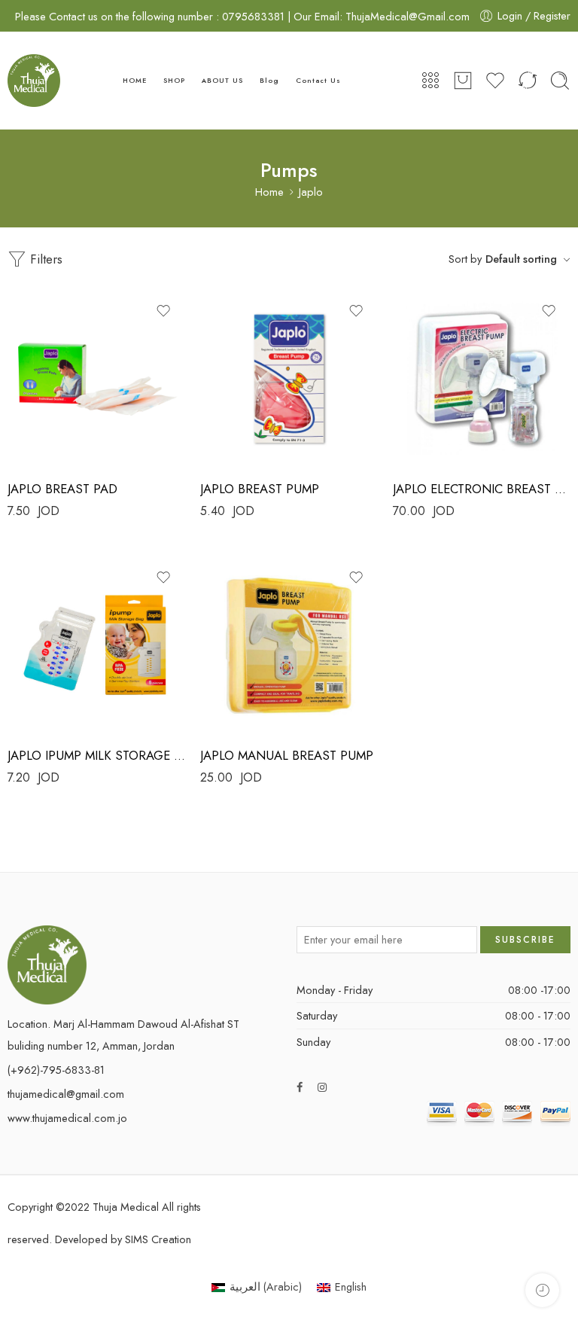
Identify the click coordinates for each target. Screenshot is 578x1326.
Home (269, 192)
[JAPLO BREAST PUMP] (289, 379)
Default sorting (521, 259)
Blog (269, 80)
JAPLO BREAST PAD (62, 489)
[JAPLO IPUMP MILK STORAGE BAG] (96, 645)
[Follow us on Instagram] (322, 1087)
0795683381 (254, 16)
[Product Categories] (430, 80)
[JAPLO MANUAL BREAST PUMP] (289, 645)
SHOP (174, 80)
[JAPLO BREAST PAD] (96, 379)
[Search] (559, 80)
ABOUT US (222, 80)
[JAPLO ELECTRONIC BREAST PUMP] (481, 379)
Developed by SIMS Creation (123, 1239)
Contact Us (318, 80)
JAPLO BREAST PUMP (259, 489)
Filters (44, 259)
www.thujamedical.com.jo (67, 1118)
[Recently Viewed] (542, 1290)
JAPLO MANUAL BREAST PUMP (286, 755)
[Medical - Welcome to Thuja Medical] (34, 80)
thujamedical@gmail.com (66, 1094)
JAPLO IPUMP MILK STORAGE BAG (96, 755)
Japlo (311, 192)
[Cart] (462, 80)
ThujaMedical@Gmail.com (407, 16)
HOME (135, 80)
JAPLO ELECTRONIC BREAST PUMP (481, 489)
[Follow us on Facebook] (300, 1087)
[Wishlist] (163, 311)
